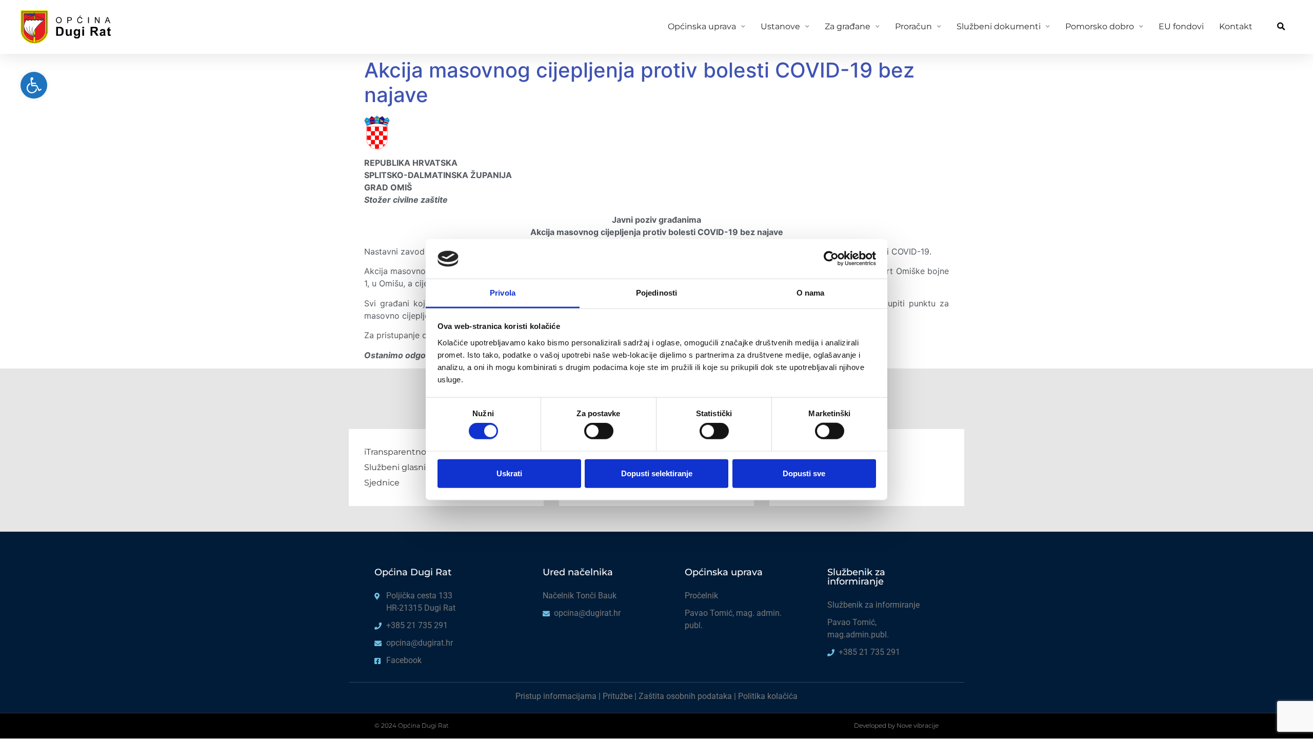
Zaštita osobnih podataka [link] (685, 696)
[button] (1281, 27)
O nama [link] (811, 292)
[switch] (598, 431)
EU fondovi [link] (1181, 26)
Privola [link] (502, 292)
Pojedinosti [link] (656, 292)
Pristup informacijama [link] (555, 696)
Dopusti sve (804, 473)
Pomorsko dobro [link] (1099, 26)
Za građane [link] (847, 26)
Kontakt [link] (1235, 26)
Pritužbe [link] (617, 696)
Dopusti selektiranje (656, 473)
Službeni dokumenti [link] (999, 26)
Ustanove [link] (780, 26)
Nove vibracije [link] (918, 725)
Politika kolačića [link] (768, 696)
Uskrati (509, 473)
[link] (34, 85)
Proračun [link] (913, 26)
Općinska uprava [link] (702, 26)
